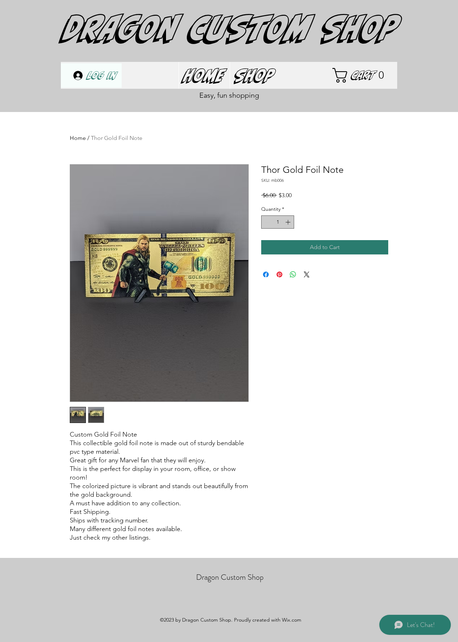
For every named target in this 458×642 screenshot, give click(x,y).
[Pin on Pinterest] (279, 274)
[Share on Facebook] (266, 274)
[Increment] (288, 222)
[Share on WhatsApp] (293, 274)
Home (78, 138)
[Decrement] (266, 222)
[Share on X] (306, 274)
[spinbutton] (277, 222)
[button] (362, 75)
